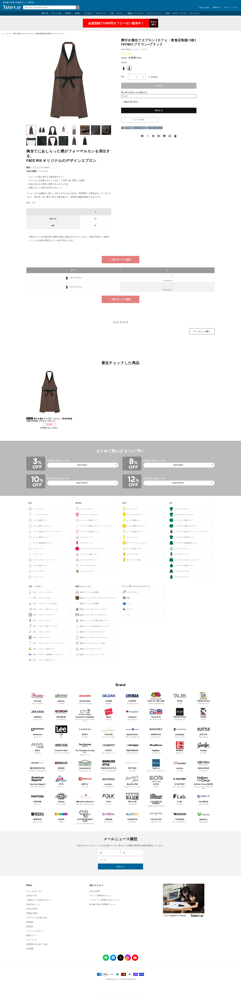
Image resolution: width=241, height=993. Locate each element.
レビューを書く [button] (204, 331)
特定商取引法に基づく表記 (36, 944)
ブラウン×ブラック (155, 128)
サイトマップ (31, 940)
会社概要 (29, 948)
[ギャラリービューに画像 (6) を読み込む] (85, 130)
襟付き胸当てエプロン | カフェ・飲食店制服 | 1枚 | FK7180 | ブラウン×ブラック (49, 419)
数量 (123, 76)
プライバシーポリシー (35, 931)
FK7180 (128, 128)
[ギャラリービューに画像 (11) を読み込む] (52, 141)
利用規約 (29, 922)
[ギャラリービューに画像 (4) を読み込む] (63, 130)
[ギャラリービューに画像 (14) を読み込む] (85, 141)
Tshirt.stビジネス (115, 979)
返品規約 (29, 926)
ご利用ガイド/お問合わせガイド (39, 900)
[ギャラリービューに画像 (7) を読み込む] (95, 130)
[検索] (78, 7)
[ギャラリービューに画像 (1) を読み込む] (31, 130)
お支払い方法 (31, 895)
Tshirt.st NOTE (32, 909)
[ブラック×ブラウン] (123, 68)
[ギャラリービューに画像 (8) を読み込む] (106, 130)
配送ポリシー (31, 935)
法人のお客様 (94, 891)
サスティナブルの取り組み (36, 918)
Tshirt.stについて (33, 904)
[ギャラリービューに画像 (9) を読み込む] (31, 141)
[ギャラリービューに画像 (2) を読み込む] (42, 130)
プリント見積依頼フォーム (100, 895)
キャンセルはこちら (34, 891)
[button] (57, 13)
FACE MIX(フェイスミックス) (134, 49)
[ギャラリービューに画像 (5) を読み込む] (74, 130)
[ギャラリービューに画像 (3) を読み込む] (52, 130)
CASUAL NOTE (31, 913)
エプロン (9, 33)
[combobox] (51, 7)
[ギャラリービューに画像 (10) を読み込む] (42, 141)
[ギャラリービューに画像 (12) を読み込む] (63, 141)
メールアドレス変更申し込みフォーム (104, 900)
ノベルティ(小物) (139, 128)
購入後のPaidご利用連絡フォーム (102, 904)
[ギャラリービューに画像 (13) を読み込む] (74, 141)
